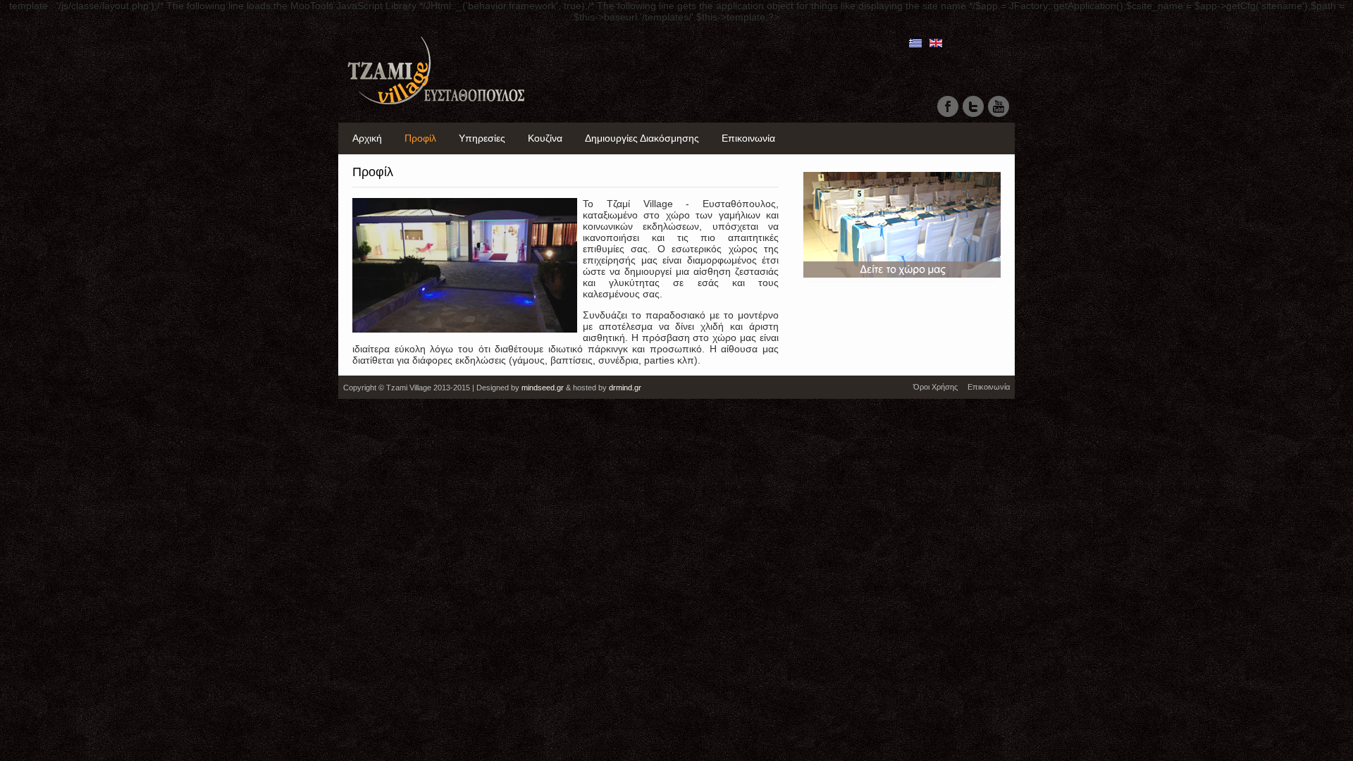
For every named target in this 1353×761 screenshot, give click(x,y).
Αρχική (367, 138)
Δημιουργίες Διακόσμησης (642, 138)
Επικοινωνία (748, 138)
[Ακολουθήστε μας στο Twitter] (973, 115)
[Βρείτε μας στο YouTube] (998, 115)
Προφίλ (420, 138)
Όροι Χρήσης (935, 387)
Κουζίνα (545, 138)
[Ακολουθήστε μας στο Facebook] (947, 115)
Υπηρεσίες (482, 138)
